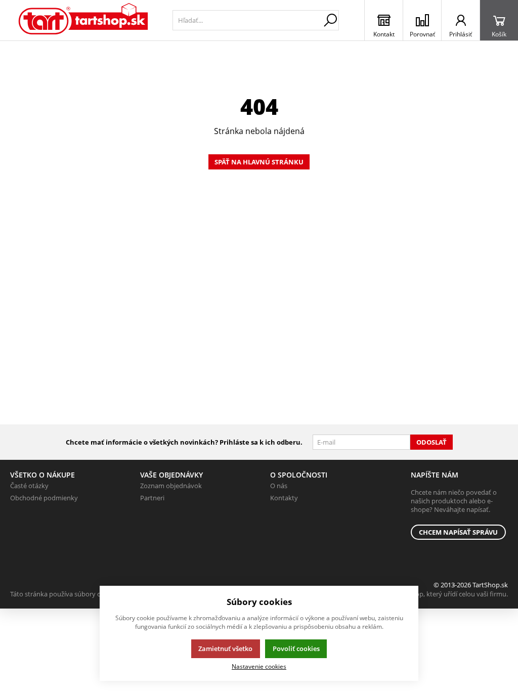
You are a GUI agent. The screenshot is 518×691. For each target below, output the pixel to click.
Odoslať (431, 442)
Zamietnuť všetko (225, 648)
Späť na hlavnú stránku (259, 161)
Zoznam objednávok (171, 485)
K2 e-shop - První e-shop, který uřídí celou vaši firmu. (429, 593)
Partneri (152, 497)
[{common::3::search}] (330, 20)
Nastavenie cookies (259, 666)
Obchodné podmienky (44, 497)
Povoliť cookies (296, 648)
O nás (278, 485)
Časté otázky (29, 485)
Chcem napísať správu (458, 532)
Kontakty (284, 497)
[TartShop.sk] (83, 20)
